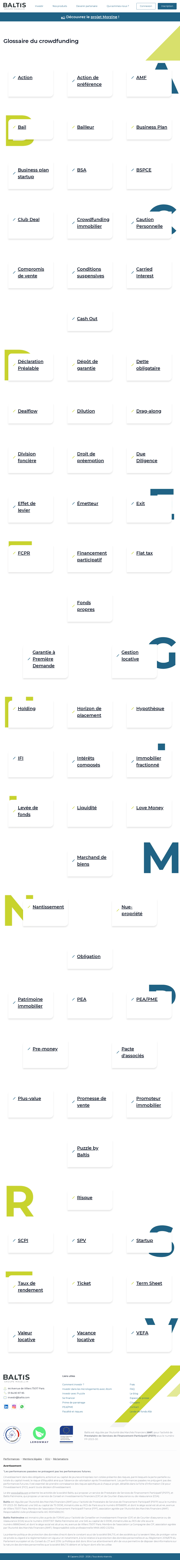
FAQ (132, 1389)
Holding (27, 708)
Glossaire (135, 1402)
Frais (132, 1384)
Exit (140, 503)
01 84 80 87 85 (16, 1393)
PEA (81, 999)
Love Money (149, 807)
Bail (22, 127)
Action (25, 77)
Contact (134, 1407)
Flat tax (144, 553)
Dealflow (27, 411)
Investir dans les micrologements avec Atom (87, 1389)
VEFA (142, 1332)
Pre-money (45, 1049)
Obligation (89, 956)
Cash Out (87, 318)
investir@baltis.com (19, 1397)
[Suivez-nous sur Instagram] (14, 1406)
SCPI (23, 1240)
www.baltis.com (19, 1493)
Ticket (84, 1283)
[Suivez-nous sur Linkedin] (6, 1406)
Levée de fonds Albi (141, 1411)
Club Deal (29, 219)
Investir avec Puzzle (73, 1393)
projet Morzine (104, 17)
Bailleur (85, 127)
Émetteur (87, 503)
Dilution (86, 411)
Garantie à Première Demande (44, 658)
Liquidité (87, 807)
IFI (20, 758)
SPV (81, 1240)
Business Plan (151, 127)
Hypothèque (150, 708)
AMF (141, 77)
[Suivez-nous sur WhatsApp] (22, 1406)
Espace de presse (139, 1398)
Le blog (134, 1393)
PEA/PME (147, 999)
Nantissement (48, 907)
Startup (144, 1240)
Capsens (74, 1556)
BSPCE (143, 170)
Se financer (68, 1398)
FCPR (24, 553)
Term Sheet (149, 1283)
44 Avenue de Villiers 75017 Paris (26, 1388)
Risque (84, 1197)
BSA (81, 170)
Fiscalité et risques (72, 1411)
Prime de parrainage (73, 1402)
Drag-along (148, 411)
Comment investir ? (73, 1384)
